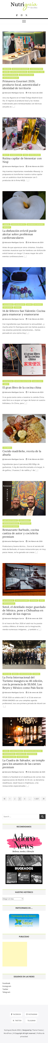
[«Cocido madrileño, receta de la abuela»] (36, 470)
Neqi (25, 155)
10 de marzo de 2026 (35, 93)
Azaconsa (7, 69)
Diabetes (6, 224)
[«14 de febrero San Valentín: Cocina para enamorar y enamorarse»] (27, 333)
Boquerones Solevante (20, 69)
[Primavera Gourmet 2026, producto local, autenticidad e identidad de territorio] (24, 33)
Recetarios (38, 304)
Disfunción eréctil (18, 224)
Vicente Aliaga (22, 757)
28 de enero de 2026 (34, 618)
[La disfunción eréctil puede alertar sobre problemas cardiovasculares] (24, 192)
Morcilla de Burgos (10, 75)
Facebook (6, 983)
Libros (6, 384)
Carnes (6, 751)
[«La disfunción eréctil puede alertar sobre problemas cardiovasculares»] (25, 257)
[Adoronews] (24, 833)
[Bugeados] (24, 855)
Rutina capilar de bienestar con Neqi (22, 160)
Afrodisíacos (19, 304)
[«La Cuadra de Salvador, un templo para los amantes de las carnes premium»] (27, 786)
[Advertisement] (14, 954)
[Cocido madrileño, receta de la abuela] (24, 415)
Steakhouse (32, 754)
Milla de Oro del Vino (36, 72)
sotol (42, 600)
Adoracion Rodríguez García (14, 93)
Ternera (17, 307)
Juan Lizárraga (25, 520)
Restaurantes (25, 523)
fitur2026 (34, 600)
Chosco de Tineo (36, 69)
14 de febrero (8, 304)
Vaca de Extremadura (11, 78)
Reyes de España (25, 674)
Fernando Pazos (9, 754)
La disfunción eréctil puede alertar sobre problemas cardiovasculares (19, 234)
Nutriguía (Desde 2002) (12, 1030)
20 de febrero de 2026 (35, 242)
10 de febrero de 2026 (35, 459)
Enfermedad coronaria (35, 224)
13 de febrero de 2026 (35, 319)
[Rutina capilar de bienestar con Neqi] (24, 119)
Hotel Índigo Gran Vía (18, 72)
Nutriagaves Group (26, 75)
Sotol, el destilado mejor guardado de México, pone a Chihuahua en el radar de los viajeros (24, 610)
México (15, 674)
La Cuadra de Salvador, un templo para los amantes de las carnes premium (23, 764)
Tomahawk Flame (9, 757)
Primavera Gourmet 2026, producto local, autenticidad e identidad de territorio (21, 84)
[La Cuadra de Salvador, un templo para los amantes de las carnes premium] (24, 718)
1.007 (36, 798)
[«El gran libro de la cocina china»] (25, 403)
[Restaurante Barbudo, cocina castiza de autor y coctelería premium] (24, 482)
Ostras (29, 304)
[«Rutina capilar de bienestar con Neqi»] (28, 181)
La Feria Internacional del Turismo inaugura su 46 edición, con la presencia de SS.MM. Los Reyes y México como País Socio (22, 682)
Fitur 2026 (7, 674)
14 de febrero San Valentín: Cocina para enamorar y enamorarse (23, 312)
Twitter (5, 989)
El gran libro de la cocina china (21, 387)
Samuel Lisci (21, 754)
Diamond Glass (16, 155)
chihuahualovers (22, 600)
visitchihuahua (9, 603)
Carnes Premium (16, 751)
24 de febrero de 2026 (35, 166)
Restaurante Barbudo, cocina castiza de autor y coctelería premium (20, 533)
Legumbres (7, 448)
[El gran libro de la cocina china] (24, 345)
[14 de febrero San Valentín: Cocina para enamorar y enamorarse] (24, 268)
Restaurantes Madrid (11, 526)
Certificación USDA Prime (33, 751)
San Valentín (8, 307)
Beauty (6, 155)
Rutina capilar (35, 155)
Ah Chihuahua (8, 600)
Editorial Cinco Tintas (22, 381)
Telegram (6, 992)
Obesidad (7, 227)
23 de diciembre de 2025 (36, 772)
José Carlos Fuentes (10, 520)
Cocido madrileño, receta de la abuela (21, 452)
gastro (6, 72)
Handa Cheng (37, 381)
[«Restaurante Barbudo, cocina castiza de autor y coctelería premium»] (36, 552)
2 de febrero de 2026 (34, 541)
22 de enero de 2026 (34, 692)
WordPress (8, 1033)
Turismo (36, 674)
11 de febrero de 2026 (35, 392)
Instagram (6, 986)
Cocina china (8, 381)
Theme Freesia (37, 1030)
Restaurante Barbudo (11, 523)
